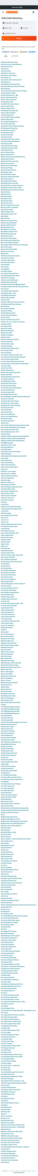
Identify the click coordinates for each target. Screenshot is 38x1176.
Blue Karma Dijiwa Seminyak (10, 242)
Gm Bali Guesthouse (7, 370)
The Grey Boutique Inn (8, 990)
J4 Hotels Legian (6, 513)
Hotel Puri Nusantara (7, 478)
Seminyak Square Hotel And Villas (11, 883)
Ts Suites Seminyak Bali (8, 1087)
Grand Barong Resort (7, 379)
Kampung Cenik (6, 539)
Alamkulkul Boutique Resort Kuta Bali (13, 86)
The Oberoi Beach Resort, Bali (10, 1030)
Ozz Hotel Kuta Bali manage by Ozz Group (14, 722)
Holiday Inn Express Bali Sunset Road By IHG (15, 436)
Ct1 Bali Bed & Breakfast (8, 295)
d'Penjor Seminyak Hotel (8, 1151)
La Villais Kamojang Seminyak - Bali (12, 603)
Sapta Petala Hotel (7, 858)
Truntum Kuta (5, 1085)
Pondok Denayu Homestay (9, 753)
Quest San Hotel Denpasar (9, 795)
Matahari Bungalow (7, 654)
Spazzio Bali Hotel (6, 907)
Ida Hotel (4, 502)
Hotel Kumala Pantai (7, 462)
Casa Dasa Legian (6, 271)
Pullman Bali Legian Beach (9, 770)
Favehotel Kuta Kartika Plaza (10, 348)
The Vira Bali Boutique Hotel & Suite (12, 1072)
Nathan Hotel (5, 687)
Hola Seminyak (5, 434)
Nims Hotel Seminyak (7, 698)
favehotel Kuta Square (8, 1158)
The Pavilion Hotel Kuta (8, 1037)
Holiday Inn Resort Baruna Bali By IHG (12, 440)
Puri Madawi (5, 781)
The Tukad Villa (5, 1070)
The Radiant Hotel (6, 1039)
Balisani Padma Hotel (7, 212)
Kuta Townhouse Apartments (10, 592)
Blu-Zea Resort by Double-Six (10, 240)
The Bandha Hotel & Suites (9, 971)
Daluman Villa (5, 300)
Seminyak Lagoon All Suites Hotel (11, 878)
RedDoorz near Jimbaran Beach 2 (11, 825)
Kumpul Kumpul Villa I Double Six (11, 561)
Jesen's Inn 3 (5, 520)
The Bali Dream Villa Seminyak (10, 968)
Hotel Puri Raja (5, 480)
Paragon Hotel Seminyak (8, 737)
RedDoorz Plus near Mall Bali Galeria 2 (13, 823)
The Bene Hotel (5, 975)
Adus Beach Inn (6, 77)
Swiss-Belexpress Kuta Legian (10, 935)
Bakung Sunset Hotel (7, 163)
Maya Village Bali (6, 658)
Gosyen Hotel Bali (6, 374)
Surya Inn (4, 929)
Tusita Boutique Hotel (7, 1094)
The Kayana (4, 1006)
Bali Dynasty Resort (7, 179)
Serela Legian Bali (6, 889)
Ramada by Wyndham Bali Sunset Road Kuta (15, 810)
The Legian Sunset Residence (10, 1019)
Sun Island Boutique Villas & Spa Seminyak (14, 916)
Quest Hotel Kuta (6, 792)
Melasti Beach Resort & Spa (9, 665)
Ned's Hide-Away (6, 691)
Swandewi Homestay (7, 933)
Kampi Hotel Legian (7, 537)
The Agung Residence (8, 953)
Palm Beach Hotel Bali (7, 731)
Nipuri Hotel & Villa (7, 700)
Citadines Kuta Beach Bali (9, 282)
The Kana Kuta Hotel (7, 1004)
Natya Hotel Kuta (6, 689)
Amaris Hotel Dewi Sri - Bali (9, 95)
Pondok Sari (4, 757)
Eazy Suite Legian (6, 328)
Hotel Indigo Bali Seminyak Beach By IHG (13, 456)
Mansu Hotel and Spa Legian (10, 645)
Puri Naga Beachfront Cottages (11, 784)
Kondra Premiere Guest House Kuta (12, 555)
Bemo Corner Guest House (9, 220)
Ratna (3, 814)
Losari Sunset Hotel (7, 623)
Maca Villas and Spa (7, 636)
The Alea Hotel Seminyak (8, 957)
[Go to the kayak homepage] (12, 12)
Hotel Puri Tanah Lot (7, 482)
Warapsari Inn (5, 1118)
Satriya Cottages (6, 867)
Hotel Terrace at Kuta (7, 493)
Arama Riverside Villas (8, 124)
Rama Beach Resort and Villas (10, 803)
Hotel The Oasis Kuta (7, 498)
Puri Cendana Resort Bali (9, 775)
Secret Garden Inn (6, 872)
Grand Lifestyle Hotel (7, 392)
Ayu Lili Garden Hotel (7, 152)
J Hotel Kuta (4, 511)
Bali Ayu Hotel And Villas (8, 170)
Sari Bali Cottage (6, 863)
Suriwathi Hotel (6, 927)
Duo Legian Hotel (6, 326)
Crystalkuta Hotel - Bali (8, 293)
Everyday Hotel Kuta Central (10, 339)
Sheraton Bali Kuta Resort (9, 894)
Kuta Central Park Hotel (8, 575)
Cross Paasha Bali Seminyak (9, 291)
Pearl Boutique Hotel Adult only (11, 742)
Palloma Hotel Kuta (7, 729)
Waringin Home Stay (7, 1120)
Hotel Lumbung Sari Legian (9, 467)
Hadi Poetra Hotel (6, 418)
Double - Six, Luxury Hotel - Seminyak (13, 322)
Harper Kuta (5, 423)
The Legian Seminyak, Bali (9, 1017)
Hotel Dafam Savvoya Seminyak (11, 451)
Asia (17, 1171)
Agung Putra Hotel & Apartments (11, 80)
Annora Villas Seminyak (8, 113)
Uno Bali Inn (4, 1100)
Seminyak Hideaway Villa (9, 876)
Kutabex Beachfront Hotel (9, 599)
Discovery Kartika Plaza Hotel (10, 319)
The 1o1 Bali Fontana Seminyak (10, 951)
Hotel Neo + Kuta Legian (8, 471)
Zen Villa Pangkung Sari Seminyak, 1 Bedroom (15, 1147)
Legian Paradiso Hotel (7, 610)
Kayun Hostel (5, 544)
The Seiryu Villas (6, 1052)
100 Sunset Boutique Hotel (9, 62)
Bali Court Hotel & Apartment (10, 176)
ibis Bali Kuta (5, 1162)
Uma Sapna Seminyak (7, 1098)
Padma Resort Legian (7, 726)
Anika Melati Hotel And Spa (9, 110)
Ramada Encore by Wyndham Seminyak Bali (14, 808)
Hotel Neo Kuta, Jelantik (8, 473)
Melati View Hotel (6, 669)
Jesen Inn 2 (4, 517)
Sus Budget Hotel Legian (8, 931)
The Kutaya (4, 1012)
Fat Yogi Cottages (6, 346)
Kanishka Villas (5, 542)
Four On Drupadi (6, 352)
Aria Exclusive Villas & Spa (9, 128)
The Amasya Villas (6, 962)
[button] (36, 7)
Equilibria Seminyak (7, 335)
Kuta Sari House (6, 586)
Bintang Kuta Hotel (7, 236)
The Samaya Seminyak (8, 1048)
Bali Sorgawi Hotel (6, 201)
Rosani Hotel (5, 843)
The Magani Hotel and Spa (9, 1026)
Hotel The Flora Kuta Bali (8, 495)
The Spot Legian (6, 1063)
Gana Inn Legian (6, 366)
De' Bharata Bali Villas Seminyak (11, 304)
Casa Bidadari (5, 269)
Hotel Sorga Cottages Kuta (9, 491)
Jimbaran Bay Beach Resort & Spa (11, 524)
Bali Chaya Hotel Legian (8, 174)
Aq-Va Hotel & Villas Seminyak (10, 117)
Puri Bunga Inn (5, 773)
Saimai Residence (6, 847)
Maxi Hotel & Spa (6, 656)
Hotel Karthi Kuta (6, 460)
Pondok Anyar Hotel (7, 751)
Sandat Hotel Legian (7, 854)
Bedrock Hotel (5, 218)
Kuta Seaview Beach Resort (9, 588)
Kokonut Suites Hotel (7, 553)
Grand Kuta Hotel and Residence (11, 388)
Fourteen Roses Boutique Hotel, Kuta (12, 361)
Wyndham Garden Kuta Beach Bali (11, 1131)
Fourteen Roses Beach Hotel (10, 359)
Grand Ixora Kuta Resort (8, 385)
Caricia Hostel (5, 264)
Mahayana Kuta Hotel (7, 638)
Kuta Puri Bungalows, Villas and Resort (13, 583)
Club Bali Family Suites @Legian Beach (13, 284)
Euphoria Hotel (5, 337)
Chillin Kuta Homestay (8, 278)
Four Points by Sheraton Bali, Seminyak (13, 357)
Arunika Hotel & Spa (7, 132)
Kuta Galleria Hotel (7, 577)
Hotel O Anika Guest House (9, 476)
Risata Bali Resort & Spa (8, 832)
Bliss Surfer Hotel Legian (8, 238)
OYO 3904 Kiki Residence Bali (10, 711)
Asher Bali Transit (6, 137)
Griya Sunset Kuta (6, 412)
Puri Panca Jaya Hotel (7, 786)
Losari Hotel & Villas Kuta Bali (10, 621)
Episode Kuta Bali (6, 333)
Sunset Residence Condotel (9, 922)
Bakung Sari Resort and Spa (9, 161)
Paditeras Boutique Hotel (9, 724)
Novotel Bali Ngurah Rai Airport (11, 702)
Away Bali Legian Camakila (9, 148)
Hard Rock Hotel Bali (7, 421)
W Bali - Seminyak (6, 1116)
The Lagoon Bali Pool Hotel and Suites (13, 1015)
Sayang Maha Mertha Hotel (9, 869)
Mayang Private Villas (8, 660)
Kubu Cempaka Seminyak (9, 559)
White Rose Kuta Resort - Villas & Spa (13, 1127)
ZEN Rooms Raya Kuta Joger (10, 1136)
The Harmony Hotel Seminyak (10, 995)
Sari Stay (4, 865)
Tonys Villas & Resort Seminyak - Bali (12, 1081)
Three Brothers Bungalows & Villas (11, 1076)
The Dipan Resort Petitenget (10, 979)
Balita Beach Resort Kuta (9, 214)
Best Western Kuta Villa (8, 229)
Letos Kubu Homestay (8, 614)
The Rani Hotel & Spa (7, 1041)
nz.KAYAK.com (5, 1171)
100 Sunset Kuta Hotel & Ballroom (11, 64)
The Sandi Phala (6, 1050)
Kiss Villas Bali (5, 548)
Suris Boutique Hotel (7, 924)
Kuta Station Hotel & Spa (8, 590)
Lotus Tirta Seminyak (7, 625)
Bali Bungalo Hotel (6, 172)
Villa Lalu (4, 1114)
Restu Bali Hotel (6, 828)
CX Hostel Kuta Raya (7, 258)
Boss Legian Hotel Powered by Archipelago (14, 245)
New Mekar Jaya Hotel (8, 693)
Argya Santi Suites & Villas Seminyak (12, 126)
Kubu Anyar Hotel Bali (8, 557)
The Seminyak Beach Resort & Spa (11, 1054)
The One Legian (6, 1032)
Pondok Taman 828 (6, 759)
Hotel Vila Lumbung (7, 500)
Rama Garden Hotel (7, 806)
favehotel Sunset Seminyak (9, 1160)
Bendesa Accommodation (9, 223)
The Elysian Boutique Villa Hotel (11, 986)
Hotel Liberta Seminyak (8, 465)
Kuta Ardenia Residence (8, 570)
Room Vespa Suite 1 (7, 841)
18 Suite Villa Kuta (6, 66)
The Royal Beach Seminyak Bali (10, 1045)
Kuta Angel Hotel (6, 568)
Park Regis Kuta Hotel (8, 740)
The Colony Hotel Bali (7, 977)
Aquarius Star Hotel (7, 119)
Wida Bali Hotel (6, 1129)
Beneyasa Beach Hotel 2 (8, 225)
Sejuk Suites (5, 874)
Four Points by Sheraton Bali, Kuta (11, 355)
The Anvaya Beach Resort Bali (10, 964)
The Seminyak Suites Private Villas (12, 1056)
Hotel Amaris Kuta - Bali (8, 445)
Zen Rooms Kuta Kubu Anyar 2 (10, 1140)
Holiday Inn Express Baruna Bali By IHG (13, 438)
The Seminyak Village (7, 1059)
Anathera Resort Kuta (8, 108)
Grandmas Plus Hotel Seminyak (10, 405)
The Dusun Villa (6, 982)
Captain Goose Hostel (7, 262)
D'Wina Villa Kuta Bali (7, 297)
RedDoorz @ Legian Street (9, 817)
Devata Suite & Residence (9, 315)
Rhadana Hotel (5, 830)
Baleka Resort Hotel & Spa (9, 165)
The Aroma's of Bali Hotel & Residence (13, 966)
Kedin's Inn (4, 546)
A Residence (5, 69)
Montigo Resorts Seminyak (9, 682)
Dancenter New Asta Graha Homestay (12, 302)
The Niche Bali (5, 1028)
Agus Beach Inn (6, 82)
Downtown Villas (6, 324)
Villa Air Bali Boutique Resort (10, 1103)
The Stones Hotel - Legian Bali (10, 1065)
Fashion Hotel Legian (7, 344)
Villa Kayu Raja (5, 1111)
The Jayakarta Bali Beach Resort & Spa (13, 1001)
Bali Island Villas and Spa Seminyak (12, 185)
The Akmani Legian (7, 955)
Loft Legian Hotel (6, 619)
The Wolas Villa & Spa (7, 1074)
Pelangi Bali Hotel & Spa (8, 744)
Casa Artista (5, 267)
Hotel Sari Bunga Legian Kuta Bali (11, 487)
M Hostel (3, 630)
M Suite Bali (4, 632)
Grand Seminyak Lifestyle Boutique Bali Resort (15, 396)
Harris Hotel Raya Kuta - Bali (10, 432)
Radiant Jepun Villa (7, 801)
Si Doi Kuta (4, 896)
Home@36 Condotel (7, 443)
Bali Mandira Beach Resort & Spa (11, 187)
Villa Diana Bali (5, 1109)
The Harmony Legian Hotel (9, 997)
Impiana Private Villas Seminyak (11, 506)
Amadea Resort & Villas (8, 93)
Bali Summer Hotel (6, 203)
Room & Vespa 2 (6, 836)
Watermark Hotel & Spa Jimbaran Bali (12, 1125)
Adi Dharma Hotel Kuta (8, 73)
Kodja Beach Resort (7, 550)
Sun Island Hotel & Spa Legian (10, 920)
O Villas (3, 704)
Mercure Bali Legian (7, 671)
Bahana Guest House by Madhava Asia (13, 157)
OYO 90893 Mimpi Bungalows (10, 713)
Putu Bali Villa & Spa (7, 790)
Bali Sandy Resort (6, 196)
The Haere (4, 993)
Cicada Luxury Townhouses (9, 280)
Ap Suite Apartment (7, 115)
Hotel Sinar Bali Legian (8, 489)
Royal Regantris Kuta (7, 845)
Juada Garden (5, 528)
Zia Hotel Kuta (5, 1149)
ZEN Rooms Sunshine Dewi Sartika (11, 1138)
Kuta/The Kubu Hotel (7, 597)
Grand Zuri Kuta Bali (7, 399)
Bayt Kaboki (4, 216)
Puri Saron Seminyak (7, 788)
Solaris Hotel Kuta (6, 902)
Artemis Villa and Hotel (8, 130)
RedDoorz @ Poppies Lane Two (10, 819)
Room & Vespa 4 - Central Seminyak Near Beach (16, 839)
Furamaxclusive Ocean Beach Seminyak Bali (14, 363)
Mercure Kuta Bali (6, 674)
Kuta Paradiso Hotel (7, 581)
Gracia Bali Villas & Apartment (10, 377)
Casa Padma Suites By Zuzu (9, 273)
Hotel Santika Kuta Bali (8, 484)
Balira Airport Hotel (7, 209)
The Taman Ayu (5, 1067)
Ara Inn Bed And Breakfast (9, 121)
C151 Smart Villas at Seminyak (10, 256)
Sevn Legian (4, 891)
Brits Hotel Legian (6, 247)
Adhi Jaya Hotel (6, 71)
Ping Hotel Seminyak (7, 748)
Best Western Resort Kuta (9, 231)
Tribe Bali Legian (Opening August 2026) (13, 1083)
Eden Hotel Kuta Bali (7, 330)
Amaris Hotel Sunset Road (9, 97)
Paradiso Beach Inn (7, 735)
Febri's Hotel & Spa (7, 350)
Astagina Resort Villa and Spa (10, 139)
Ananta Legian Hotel (7, 106)
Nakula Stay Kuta (6, 685)
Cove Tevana (5, 289)
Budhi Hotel (4, 253)
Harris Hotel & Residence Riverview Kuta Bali (15, 425)
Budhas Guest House (7, 251)
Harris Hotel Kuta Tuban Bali (9, 429)
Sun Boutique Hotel (7, 913)
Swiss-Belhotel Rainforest (9, 938)
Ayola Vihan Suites (7, 150)
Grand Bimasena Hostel (8, 381)
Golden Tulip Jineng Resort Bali (10, 372)
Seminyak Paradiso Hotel (8, 880)
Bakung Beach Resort (7, 159)
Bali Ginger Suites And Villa (9, 183)
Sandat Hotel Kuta (6, 852)
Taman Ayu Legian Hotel (8, 940)
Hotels (12, 1171)
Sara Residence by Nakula (9, 861)
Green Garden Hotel (7, 407)
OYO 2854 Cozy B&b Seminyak (10, 709)
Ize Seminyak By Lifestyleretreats (11, 509)
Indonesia (23, 1171)
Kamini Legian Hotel (7, 535)
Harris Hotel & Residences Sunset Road (13, 427)
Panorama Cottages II (7, 733)
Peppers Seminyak (6, 746)
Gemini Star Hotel (6, 368)
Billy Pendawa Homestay (8, 234)
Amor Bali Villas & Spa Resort (10, 104)
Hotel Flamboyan (6, 454)
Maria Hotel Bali (6, 649)
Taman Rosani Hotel (7, 942)
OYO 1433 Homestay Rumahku (10, 707)
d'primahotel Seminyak (8, 1153)
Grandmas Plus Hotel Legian (10, 403)
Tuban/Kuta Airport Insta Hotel (10, 1089)
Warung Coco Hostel (7, 1122)
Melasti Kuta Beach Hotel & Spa (11, 667)
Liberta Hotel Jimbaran (8, 616)
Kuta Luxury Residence (8, 579)
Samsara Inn (4, 850)
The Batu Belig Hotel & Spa (9, 973)
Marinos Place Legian (7, 652)
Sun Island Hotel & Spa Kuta (9, 918)
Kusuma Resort (5, 566)
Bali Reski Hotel (6, 194)
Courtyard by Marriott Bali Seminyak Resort (14, 286)
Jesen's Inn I (4, 522)
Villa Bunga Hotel (6, 1107)
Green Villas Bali (6, 410)
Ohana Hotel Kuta (6, 715)
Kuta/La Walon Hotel (7, 594)
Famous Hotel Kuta (7, 341)
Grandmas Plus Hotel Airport (10, 401)
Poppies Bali (5, 764)
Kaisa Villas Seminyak (7, 531)
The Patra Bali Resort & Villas (10, 1034)
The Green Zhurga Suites (9, 988)
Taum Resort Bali (6, 949)
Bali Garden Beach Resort (9, 181)
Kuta (33, 1171)
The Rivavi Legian (6, 1043)
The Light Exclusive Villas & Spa (11, 1021)
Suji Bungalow (5, 911)
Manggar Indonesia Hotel (9, 643)
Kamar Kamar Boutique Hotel (10, 533)
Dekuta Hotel (5, 306)
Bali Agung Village (6, 168)
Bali (29, 1171)
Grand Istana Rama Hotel (9, 383)
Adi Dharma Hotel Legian (9, 75)
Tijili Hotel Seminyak (7, 1078)
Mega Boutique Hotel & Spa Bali (11, 663)
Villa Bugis (4, 1105)
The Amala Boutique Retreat (10, 960)
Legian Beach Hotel (7, 608)
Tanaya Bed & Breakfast (8, 946)
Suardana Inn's (5, 909)
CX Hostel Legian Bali (7, 260)
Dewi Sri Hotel (5, 317)
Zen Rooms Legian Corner (9, 1144)
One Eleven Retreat (7, 718)
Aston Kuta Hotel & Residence (10, 141)
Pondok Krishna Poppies (8, 755)
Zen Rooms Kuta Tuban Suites (10, 1142)
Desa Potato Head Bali (8, 308)
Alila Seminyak (5, 88)
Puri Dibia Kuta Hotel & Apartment (11, 779)
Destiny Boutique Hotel (8, 313)
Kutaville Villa (5, 601)
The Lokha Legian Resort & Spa (10, 1023)
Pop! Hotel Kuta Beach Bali (9, 762)
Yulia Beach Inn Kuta (7, 1133)
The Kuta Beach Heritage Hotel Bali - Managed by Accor (18, 1010)
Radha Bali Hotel (6, 799)
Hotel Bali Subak (6, 449)
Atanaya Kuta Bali (6, 143)
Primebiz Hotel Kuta (7, 768)
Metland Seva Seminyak (8, 676)
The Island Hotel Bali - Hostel (10, 999)
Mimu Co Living (6, 680)
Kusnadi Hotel (5, 564)
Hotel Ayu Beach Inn (7, 447)
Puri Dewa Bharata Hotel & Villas (11, 777)
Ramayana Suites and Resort (10, 812)
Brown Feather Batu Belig (9, 249)
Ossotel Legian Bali (7, 720)
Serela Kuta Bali (6, 887)
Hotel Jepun (4, 458)
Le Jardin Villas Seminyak (9, 605)
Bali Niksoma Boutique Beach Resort (12, 190)
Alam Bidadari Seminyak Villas (10, 84)
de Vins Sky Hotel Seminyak (9, 1155)
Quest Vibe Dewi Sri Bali (8, 797)
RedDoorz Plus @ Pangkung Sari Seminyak (14, 821)
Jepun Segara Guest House (9, 515)
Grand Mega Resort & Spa (9, 394)
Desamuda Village (6, 311)
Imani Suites (5, 504)
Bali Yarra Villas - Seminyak (9, 207)
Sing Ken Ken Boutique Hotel (10, 900)
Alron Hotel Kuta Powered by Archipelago (14, 91)
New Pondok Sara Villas (8, 696)
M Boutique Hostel (7, 627)
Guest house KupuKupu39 (9, 416)
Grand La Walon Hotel (8, 390)
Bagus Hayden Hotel (7, 154)
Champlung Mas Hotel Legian (10, 275)
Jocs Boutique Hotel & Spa (9, 526)
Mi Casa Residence (7, 678)
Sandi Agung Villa (6, 856)
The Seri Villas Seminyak (8, 1061)
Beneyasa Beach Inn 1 (7, 227)
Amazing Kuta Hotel (7, 102)
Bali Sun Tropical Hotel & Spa (10, 205)
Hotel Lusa (4, 469)
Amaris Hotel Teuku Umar (9, 99)
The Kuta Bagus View (7, 1008)
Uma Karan (4, 1096)
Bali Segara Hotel (6, 198)
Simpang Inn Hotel (6, 898)
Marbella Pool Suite (7, 647)
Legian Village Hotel (7, 612)
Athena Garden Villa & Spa (9, 146)
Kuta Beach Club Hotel (8, 572)
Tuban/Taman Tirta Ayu (8, 1092)
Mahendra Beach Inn (7, 641)
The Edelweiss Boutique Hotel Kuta (12, 984)
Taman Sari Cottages (7, 944)
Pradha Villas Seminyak (8, 766)
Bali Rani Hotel (5, 192)
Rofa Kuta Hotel (6, 834)
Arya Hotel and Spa (7, 135)
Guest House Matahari (8, 414)
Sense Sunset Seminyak (8, 885)
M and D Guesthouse (7, 634)
